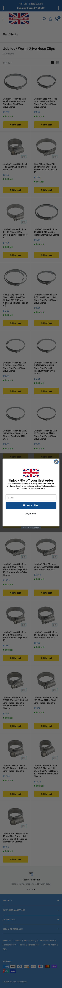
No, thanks (31, 513)
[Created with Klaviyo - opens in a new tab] (31, 527)
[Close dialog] (56, 462)
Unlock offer (31, 505)
